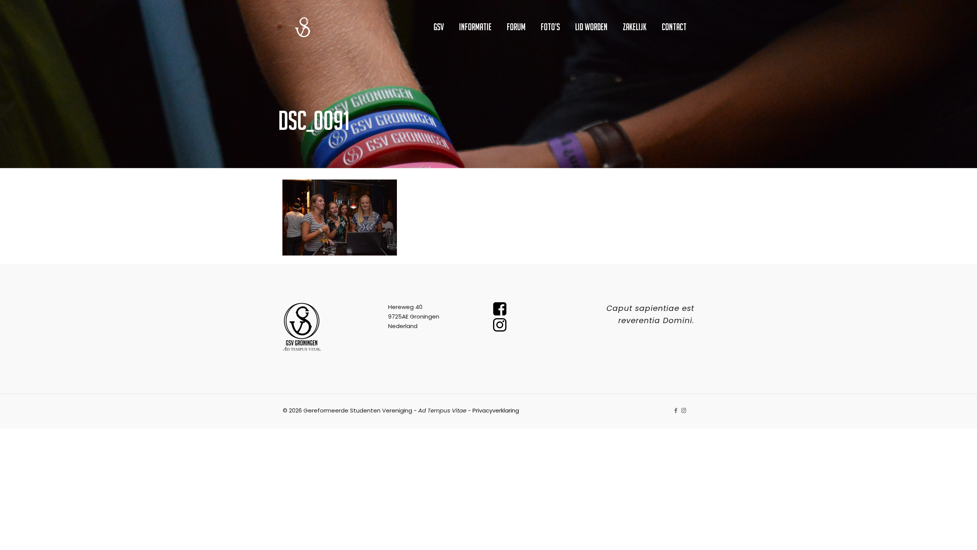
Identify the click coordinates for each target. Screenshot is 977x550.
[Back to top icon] (940, 534)
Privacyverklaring (495, 410)
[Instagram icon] (684, 410)
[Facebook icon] (676, 410)
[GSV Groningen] (302, 26)
